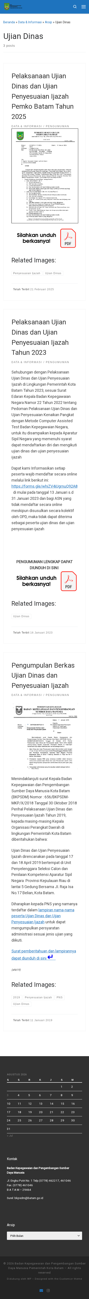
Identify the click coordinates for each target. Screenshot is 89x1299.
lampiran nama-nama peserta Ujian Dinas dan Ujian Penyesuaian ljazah (42, 916)
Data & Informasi (30, 22)
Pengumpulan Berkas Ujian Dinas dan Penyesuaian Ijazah (43, 675)
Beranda (9, 22)
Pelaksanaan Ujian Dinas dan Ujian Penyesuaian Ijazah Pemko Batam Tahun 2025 (42, 96)
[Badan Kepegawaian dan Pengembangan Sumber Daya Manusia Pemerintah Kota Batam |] (13, 6)
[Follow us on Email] (41, 1290)
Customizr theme (70, 1278)
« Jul (10, 1135)
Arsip (48, 22)
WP (29, 1278)
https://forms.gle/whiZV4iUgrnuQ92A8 (44, 486)
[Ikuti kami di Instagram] (48, 1290)
